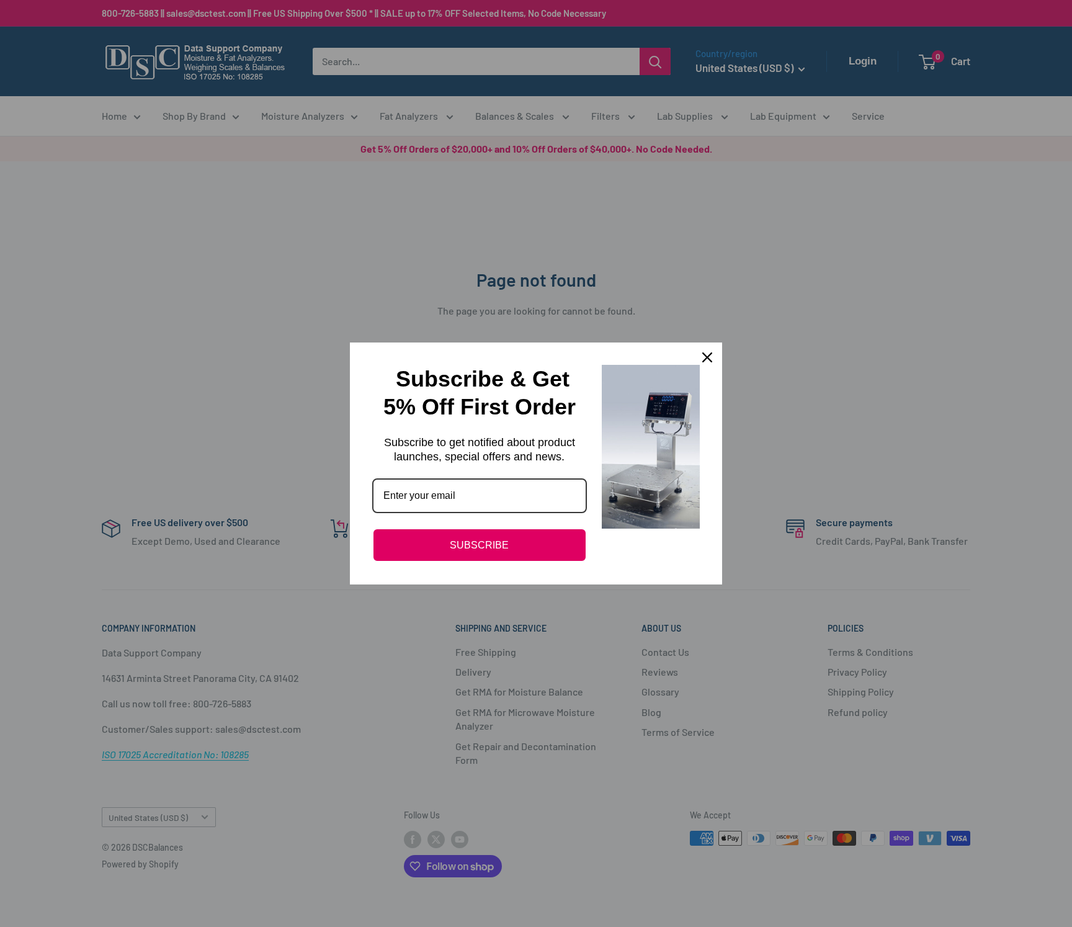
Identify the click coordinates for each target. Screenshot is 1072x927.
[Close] (707, 357)
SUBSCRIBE (479, 545)
